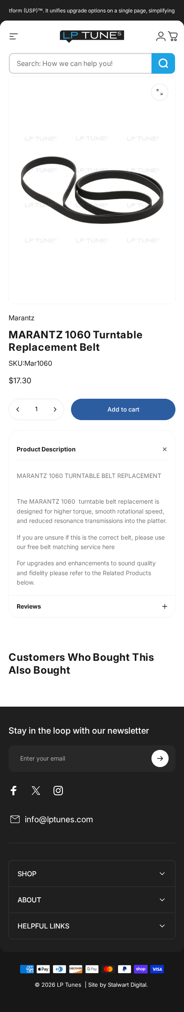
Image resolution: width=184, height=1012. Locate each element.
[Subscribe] (160, 758)
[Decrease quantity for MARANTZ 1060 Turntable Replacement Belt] (18, 409)
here (109, 546)
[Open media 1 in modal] (159, 92)
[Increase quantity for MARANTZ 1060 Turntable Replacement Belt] (55, 409)
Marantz (22, 317)
